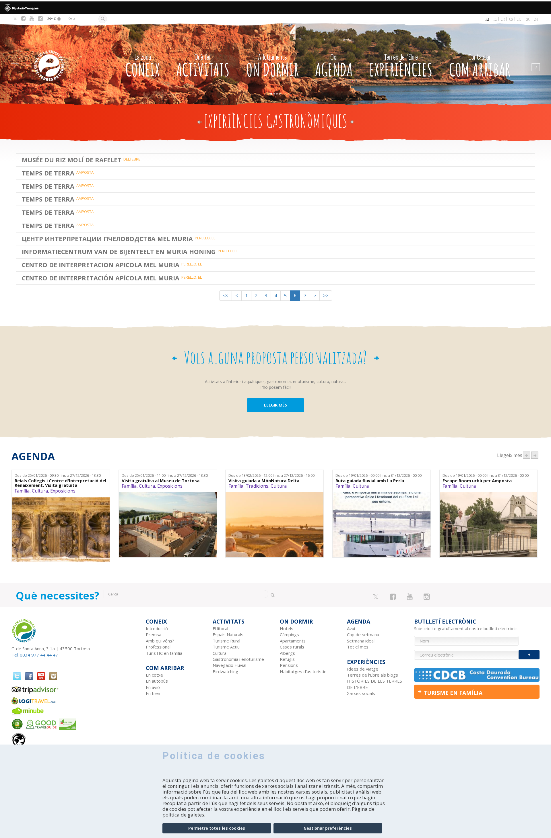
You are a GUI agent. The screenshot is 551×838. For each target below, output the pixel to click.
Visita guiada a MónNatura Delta (263, 480)
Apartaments (293, 641)
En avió (153, 687)
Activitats (203, 66)
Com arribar (479, 66)
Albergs (287, 653)
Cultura (40, 491)
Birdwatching (225, 671)
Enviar (529, 654)
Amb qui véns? (160, 641)
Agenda (334, 66)
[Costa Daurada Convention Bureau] (477, 675)
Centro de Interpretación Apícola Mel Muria (100, 278)
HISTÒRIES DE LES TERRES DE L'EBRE (374, 684)
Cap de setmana (363, 634)
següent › (534, 455)
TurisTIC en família (164, 653)
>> (325, 295)
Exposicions (62, 491)
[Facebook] (23, 18)
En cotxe (154, 675)
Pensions (289, 665)
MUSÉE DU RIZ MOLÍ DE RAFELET (71, 160)
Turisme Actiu (226, 647)
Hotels (286, 628)
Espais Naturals (228, 634)
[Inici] (64, 57)
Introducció (157, 628)
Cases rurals (292, 647)
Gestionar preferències (328, 828)
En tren (153, 693)
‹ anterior (526, 455)
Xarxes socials (361, 693)
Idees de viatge (362, 669)
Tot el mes (357, 647)
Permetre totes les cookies (216, 828)
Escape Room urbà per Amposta (477, 480)
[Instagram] (40, 18)
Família (22, 491)
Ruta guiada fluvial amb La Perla (369, 480)
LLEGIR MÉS (275, 405)
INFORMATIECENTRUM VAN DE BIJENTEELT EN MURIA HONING (119, 251)
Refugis (287, 659)
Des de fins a (58, 475)
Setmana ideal (361, 641)
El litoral (220, 628)
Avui (351, 628)
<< (225, 295)
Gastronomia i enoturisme (238, 659)
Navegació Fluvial (229, 665)
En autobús (157, 681)
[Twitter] (15, 19)
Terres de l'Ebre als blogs (372, 675)
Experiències (400, 66)
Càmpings (289, 634)
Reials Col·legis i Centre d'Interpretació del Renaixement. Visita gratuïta (60, 483)
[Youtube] (31, 18)
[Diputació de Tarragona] (275, 7)
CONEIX (142, 66)
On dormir (272, 66)
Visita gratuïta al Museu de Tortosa (160, 480)
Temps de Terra (48, 173)
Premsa (153, 634)
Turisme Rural (226, 641)
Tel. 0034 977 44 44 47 (34, 655)
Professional (158, 647)
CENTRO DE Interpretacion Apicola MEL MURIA (100, 264)
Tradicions (257, 486)
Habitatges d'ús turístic (303, 671)
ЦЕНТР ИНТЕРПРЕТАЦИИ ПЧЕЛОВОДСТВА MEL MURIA (107, 238)
